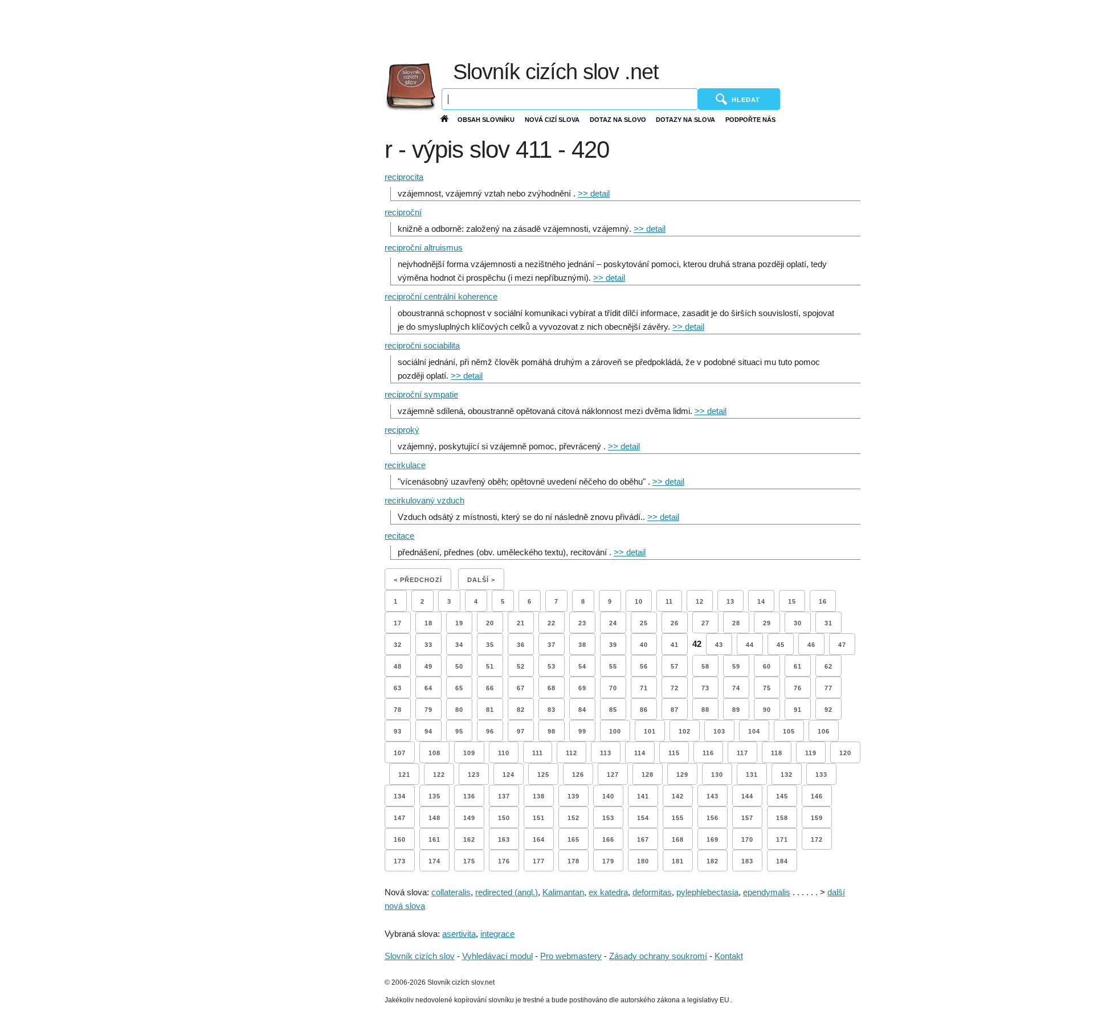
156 (713, 817)
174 (434, 861)
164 (539, 839)
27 (705, 623)
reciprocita (404, 177)
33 (428, 644)
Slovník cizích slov (420, 956)
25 (644, 623)
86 (644, 709)
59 (736, 666)
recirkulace (405, 465)
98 (552, 731)
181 (678, 861)
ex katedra (608, 892)
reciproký (402, 430)
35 (490, 644)
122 (439, 774)
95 (459, 731)
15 (792, 601)
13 (730, 601)
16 (823, 601)
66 (490, 688)
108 (434, 752)
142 (678, 796)
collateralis (451, 892)
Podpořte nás (750, 119)
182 (713, 861)
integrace (497, 934)
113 (605, 752)
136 (469, 796)
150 (504, 817)
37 (552, 644)
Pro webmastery (571, 956)
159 (817, 817)
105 (789, 731)
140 (608, 796)
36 (521, 644)
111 (537, 752)
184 (782, 861)
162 (469, 839)
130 (717, 774)
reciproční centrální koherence (441, 296)
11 (669, 601)
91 (798, 709)
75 (767, 688)
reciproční (403, 212)
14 (761, 601)
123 (474, 774)
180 (643, 861)
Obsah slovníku (486, 119)
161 (434, 839)
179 (608, 861)
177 (539, 861)
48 (398, 666)
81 (490, 709)
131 (752, 774)
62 (828, 666)
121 (404, 774)
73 (705, 688)
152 (573, 817)
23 (582, 623)
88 (705, 709)
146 (817, 796)
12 (700, 601)
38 (582, 644)
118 (776, 752)
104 (754, 731)
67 (521, 688)
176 (504, 861)
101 (650, 731)
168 (678, 839)
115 (674, 752)
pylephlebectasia (707, 892)
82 (521, 709)
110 (503, 752)
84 (582, 709)
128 (648, 774)
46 (811, 644)
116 (708, 752)
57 (675, 666)
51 (490, 666)
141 (643, 796)
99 (582, 731)
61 (798, 666)
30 (798, 623)
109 (469, 752)
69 (582, 688)
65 (459, 688)
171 (782, 839)
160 (400, 839)
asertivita (459, 934)
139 (573, 796)
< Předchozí (418, 579)
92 (828, 709)
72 (675, 688)
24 (613, 623)
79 (428, 709)
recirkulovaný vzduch (424, 500)
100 (615, 731)
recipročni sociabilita (422, 345)
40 (644, 644)
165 (573, 839)
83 (552, 709)
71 (644, 688)
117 (742, 752)
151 (539, 817)
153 (608, 817)
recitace (399, 535)
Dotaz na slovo (618, 119)
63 (398, 688)
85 (613, 709)
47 (842, 644)
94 (428, 731)
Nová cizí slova (552, 119)
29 (767, 623)
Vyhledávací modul (497, 956)
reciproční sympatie (421, 394)
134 (400, 796)
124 (509, 774)
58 (705, 666)
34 (459, 644)
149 (469, 817)
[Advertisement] (798, 28)
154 (643, 817)
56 (644, 666)
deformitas (652, 892)
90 (767, 709)
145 (782, 796)
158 (782, 817)
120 (845, 752)
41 (675, 644)
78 (398, 709)
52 (521, 666)
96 (490, 731)
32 (398, 644)
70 (613, 688)
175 (469, 861)
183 (747, 861)
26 (675, 623)
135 (434, 796)
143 (713, 796)
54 (582, 666)
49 (428, 666)
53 (552, 666)
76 (798, 688)
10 (639, 601)
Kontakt (729, 956)
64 (428, 688)
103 (719, 731)
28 (736, 623)
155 (678, 817)
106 (824, 731)
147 (400, 817)
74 (736, 688)
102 (685, 731)
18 (428, 623)
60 (767, 666)
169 (713, 839)
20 (490, 623)
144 (747, 796)
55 (613, 666)
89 (736, 709)
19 (459, 623)
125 (543, 774)
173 (400, 861)
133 (821, 774)
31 (828, 623)
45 (781, 644)
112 (571, 752)
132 (787, 774)
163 (504, 839)
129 (682, 774)
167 (643, 839)
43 (719, 644)
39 (613, 644)
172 (817, 839)
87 (675, 709)
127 (613, 774)
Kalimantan (563, 892)
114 (640, 752)
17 (398, 623)
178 (573, 861)
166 (608, 839)
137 (504, 796)
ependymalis (766, 892)
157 (747, 817)
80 (459, 709)
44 (750, 644)
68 (552, 688)
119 (811, 752)
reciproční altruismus (424, 247)
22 (552, 623)
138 (539, 796)
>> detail (594, 193)
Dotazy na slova (685, 119)
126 (578, 774)
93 (398, 731)
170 (747, 839)
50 (459, 666)
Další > (481, 579)
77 (828, 688)
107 (400, 752)
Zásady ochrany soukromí (658, 956)
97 (521, 731)
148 (434, 817)
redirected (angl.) (506, 892)
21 (521, 623)
